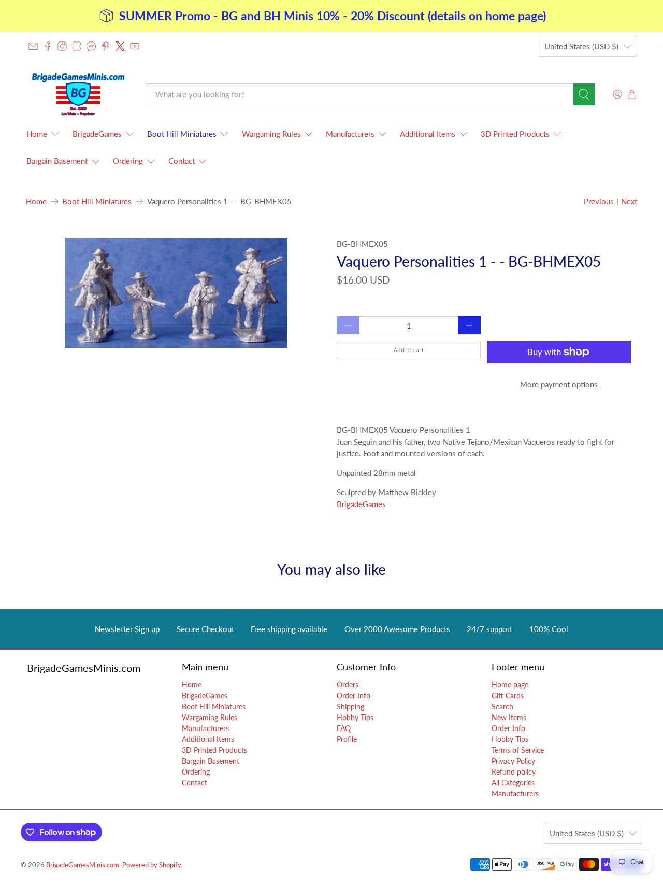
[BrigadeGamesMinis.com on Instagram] (62, 46)
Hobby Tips (355, 717)
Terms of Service (518, 750)
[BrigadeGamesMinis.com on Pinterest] (105, 46)
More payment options (559, 384)
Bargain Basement (57, 160)
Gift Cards (508, 695)
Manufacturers (350, 133)
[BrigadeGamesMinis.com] (78, 94)
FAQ (344, 728)
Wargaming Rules (271, 133)
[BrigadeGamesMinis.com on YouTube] (134, 46)
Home (36, 133)
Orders (347, 684)
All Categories (513, 782)
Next (629, 201)
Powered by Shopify (151, 865)
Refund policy (514, 771)
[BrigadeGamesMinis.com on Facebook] (47, 46)
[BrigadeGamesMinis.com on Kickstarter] (76, 46)
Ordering (128, 160)
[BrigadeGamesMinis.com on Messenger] (91, 46)
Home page (510, 684)
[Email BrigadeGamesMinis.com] (33, 46)
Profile (347, 739)
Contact (181, 160)
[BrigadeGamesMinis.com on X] (120, 46)
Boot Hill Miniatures (182, 133)
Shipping (350, 706)
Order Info (353, 695)
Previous (599, 201)
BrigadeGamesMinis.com (82, 865)
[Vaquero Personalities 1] (176, 293)
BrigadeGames (97, 133)
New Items (509, 717)
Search (502, 706)
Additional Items (427, 133)
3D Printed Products (515, 133)
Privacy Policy (513, 760)
